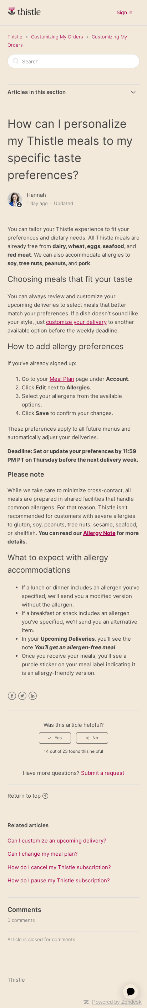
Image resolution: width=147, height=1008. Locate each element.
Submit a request (102, 773)
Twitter (22, 696)
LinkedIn (32, 696)
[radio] (55, 738)
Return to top (24, 795)
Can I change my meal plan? (42, 853)
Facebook (11, 696)
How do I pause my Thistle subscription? (58, 880)
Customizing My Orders (57, 37)
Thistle (14, 37)
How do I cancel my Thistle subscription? (59, 867)
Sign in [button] (124, 12)
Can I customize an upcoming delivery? (56, 840)
